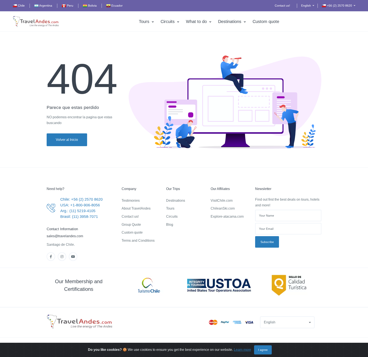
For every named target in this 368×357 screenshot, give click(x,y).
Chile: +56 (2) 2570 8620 (81, 199)
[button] (307, 5)
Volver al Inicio (67, 139)
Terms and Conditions (138, 240)
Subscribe (267, 242)
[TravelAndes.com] (36, 21)
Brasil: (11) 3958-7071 (79, 216)
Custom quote (266, 21)
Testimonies (131, 200)
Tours (144, 21)
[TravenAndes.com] (80, 321)
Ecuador (117, 5)
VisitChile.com (222, 200)
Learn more (242, 349)
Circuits (168, 21)
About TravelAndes (136, 208)
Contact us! (282, 5)
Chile (21, 5)
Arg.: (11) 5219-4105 (77, 211)
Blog (169, 224)
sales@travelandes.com (65, 236)
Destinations (229, 21)
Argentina (45, 5)
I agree (263, 349)
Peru (69, 5)
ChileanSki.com (223, 208)
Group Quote (131, 224)
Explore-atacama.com (227, 216)
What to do (196, 21)
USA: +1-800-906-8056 (80, 205)
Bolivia (92, 5)
